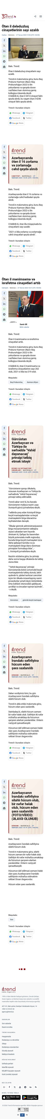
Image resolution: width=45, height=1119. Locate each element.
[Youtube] (20, 1087)
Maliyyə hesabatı (8, 1054)
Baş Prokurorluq (16, 382)
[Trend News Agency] (8, 990)
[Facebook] (9, 1087)
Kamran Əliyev (32, 382)
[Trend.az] (9, 16)
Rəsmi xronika (7, 1027)
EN (18, 1115)
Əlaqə (4, 1044)
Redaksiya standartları (10, 1047)
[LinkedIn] (30, 1087)
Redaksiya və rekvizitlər (10, 1040)
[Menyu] (40, 16)
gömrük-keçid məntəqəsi (32, 600)
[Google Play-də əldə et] (30, 1097)
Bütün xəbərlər (24, 327)
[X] (14, 1087)
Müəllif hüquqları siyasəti (11, 1071)
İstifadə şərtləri (7, 1064)
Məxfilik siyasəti (8, 1067)
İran (11, 919)
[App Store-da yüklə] (11, 1097)
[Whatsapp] (4, 1087)
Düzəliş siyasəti (7, 1051)
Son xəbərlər (6, 1023)
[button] (4, 40)
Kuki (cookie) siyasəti (10, 1074)
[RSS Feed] (36, 1087)
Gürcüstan (14, 600)
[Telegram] (25, 1087)
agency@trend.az (8, 1012)
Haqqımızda (6, 1036)
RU (27, 1115)
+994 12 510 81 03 (8, 1009)
